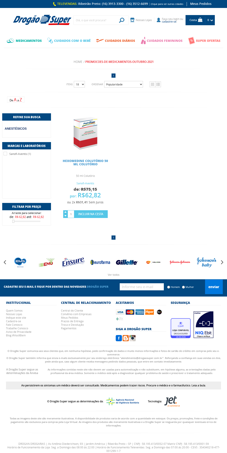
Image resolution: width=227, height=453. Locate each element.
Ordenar (97, 84)
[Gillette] (126, 262)
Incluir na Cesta (90, 214)
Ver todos (113, 274)
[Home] (42, 20)
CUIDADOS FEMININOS (164, 40)
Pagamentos (68, 328)
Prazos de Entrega (72, 321)
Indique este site (16, 317)
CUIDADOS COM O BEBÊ (72, 40)
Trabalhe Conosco (17, 328)
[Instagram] (132, 340)
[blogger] (126, 340)
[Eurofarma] (100, 262)
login (176, 19)
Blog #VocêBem (16, 335)
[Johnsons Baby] (206, 262)
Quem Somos (14, 310)
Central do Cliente (72, 310)
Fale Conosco (14, 324)
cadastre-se (169, 21)
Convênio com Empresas (76, 314)
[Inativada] (203, 337)
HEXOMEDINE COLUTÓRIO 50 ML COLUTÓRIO (85, 162)
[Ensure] (73, 262)
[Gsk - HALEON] (153, 262)
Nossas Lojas (14, 314)
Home (78, 62)
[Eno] (46, 262)
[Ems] (20, 262)
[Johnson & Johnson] (179, 262)
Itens (69, 84)
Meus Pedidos (200, 4)
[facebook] (119, 340)
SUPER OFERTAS (208, 40)
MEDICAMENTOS (29, 40)
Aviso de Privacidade (18, 331)
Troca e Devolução (72, 324)
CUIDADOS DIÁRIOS (120, 40)
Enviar (213, 286)
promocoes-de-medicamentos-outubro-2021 (119, 61)
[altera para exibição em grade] (152, 84)
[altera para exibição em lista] (158, 84)
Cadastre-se (13, 321)
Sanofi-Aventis (85, 183)
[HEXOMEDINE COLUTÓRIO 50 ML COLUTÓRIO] (85, 150)
